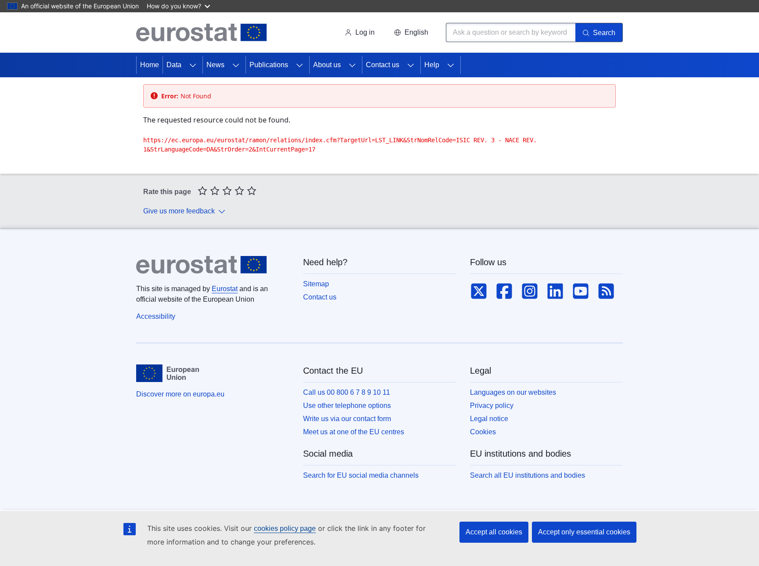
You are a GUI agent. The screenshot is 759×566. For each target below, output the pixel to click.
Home (149, 64)
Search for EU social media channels (361, 475)
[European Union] (167, 373)
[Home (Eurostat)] (201, 32)
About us (327, 64)
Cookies (483, 432)
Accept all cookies (494, 532)
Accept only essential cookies (584, 532)
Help (431, 64)
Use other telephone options (347, 405)
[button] (411, 32)
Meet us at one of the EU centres (353, 432)
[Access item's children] (192, 65)
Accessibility (155, 316)
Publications (268, 64)
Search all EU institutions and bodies (527, 475)
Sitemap (316, 284)
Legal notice (489, 418)
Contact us (382, 64)
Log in (365, 32)
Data (173, 64)
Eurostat (225, 288)
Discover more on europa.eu (180, 394)
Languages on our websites (513, 392)
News (215, 64)
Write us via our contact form (347, 418)
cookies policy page (285, 528)
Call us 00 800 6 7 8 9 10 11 (346, 392)
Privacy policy (491, 405)
